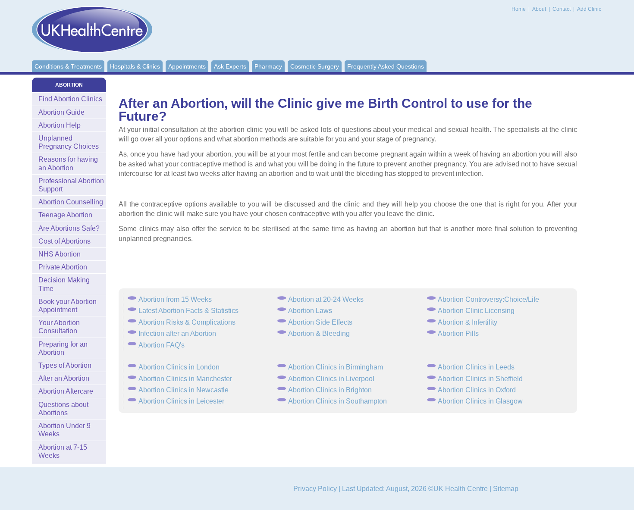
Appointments (187, 66)
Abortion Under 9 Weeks (64, 430)
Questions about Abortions (63, 408)
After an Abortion (63, 378)
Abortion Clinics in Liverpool (331, 378)
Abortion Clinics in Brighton (330, 390)
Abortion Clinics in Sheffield (480, 378)
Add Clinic (589, 9)
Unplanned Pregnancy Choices (68, 142)
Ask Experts (230, 66)
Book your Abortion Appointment (67, 305)
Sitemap (505, 488)
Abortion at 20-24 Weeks (326, 299)
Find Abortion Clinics (70, 99)
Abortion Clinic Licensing (476, 310)
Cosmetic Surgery (314, 66)
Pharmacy (268, 66)
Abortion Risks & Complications (186, 322)
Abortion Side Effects (320, 322)
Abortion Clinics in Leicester (181, 401)
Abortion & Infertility (467, 322)
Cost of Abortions (64, 241)
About (539, 9)
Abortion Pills (458, 333)
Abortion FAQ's (161, 345)
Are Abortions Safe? (69, 228)
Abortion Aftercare (65, 391)
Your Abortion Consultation (59, 327)
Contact (562, 9)
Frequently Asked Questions (385, 66)
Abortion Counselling (70, 202)
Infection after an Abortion (177, 333)
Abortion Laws (310, 310)
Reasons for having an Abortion (68, 163)
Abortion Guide (61, 112)
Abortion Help (59, 125)
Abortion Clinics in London (179, 367)
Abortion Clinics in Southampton (337, 401)
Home (519, 9)
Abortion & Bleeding (319, 333)
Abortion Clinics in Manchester (185, 378)
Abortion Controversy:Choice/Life (488, 299)
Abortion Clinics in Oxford (477, 390)
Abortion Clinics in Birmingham (335, 367)
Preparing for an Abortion (63, 348)
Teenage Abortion (65, 215)
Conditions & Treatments (68, 66)
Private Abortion (62, 267)
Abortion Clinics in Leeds (476, 367)
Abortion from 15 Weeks (175, 299)
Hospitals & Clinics (135, 66)
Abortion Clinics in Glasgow (480, 401)
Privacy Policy (315, 488)
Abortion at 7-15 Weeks (62, 451)
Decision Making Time (64, 284)
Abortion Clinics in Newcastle (183, 390)
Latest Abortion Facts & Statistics (188, 310)
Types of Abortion (64, 365)
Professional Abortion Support (71, 185)
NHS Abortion (59, 254)
